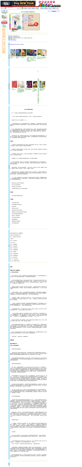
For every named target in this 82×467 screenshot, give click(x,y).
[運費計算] (46, 8)
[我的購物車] (42, 2)
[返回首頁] (57, 8)
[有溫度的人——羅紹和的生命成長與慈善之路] (34, 84)
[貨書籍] (37, 8)
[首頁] (53, 2)
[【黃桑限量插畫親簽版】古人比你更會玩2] (42, 84)
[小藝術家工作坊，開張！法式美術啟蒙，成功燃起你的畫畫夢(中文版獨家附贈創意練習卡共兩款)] (21, 84)
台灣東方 (29, 18)
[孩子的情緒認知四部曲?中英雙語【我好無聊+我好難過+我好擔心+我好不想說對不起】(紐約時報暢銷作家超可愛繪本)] (38, 74)
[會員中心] (48, 2)
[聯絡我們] (54, 8)
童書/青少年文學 (13, 44)
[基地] (14, 84)
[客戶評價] (20, 8)
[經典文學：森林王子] (24, 52)
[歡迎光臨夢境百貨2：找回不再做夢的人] (28, 84)
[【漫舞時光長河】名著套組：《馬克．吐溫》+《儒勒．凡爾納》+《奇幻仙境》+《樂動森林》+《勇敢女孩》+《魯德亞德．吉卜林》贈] (32, 52)
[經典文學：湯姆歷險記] (18, 52)
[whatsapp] (22, 8)
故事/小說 (18, 44)
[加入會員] (45, 2)
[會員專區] (33, 8)
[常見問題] (51, 2)
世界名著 (22, 44)
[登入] (18, 8)
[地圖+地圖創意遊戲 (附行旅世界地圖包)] (4, 16)
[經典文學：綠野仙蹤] (13, 52)
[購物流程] (42, 8)
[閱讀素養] (42, 52)
